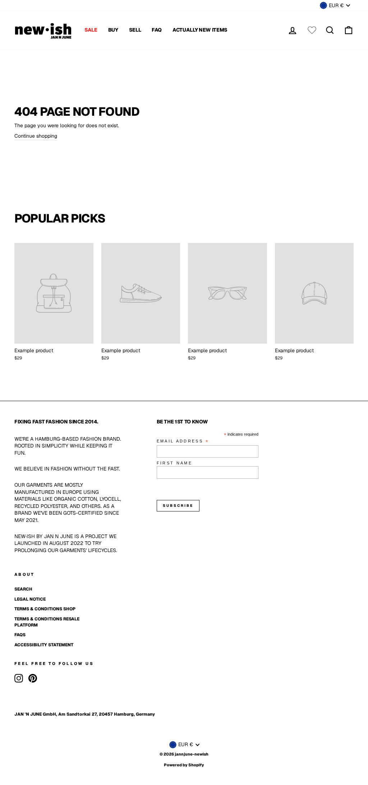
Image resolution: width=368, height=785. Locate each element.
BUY (113, 30)
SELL (135, 30)
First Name (175, 463)
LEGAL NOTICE (30, 599)
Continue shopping (35, 136)
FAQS (20, 635)
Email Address (183, 441)
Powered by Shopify (184, 764)
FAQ (157, 30)
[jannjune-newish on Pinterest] (32, 678)
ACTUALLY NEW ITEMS (199, 30)
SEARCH (23, 589)
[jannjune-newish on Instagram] (18, 678)
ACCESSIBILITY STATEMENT (43, 645)
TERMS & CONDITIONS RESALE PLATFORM (46, 622)
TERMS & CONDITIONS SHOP (44, 609)
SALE (90, 30)
